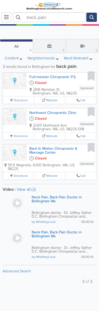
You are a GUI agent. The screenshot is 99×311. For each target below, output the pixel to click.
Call (83, 100)
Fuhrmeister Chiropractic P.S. (52, 77)
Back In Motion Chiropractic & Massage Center (53, 150)
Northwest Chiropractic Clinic (53, 113)
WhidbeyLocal (45, 221)
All (22, 48)
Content (12, 58)
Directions (21, 100)
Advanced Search (17, 271)
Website (52, 100)
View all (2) (26, 189)
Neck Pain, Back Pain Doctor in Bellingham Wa (57, 199)
